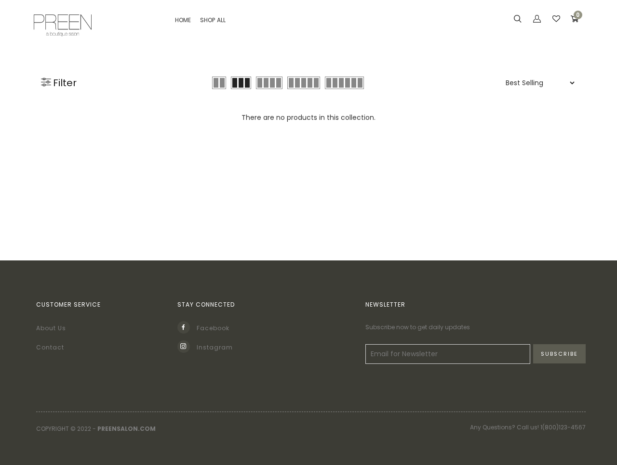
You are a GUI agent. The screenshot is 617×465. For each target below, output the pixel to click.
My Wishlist (473, 127)
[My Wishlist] (556, 20)
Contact (50, 347)
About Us (51, 328)
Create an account (490, 190)
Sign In (465, 169)
